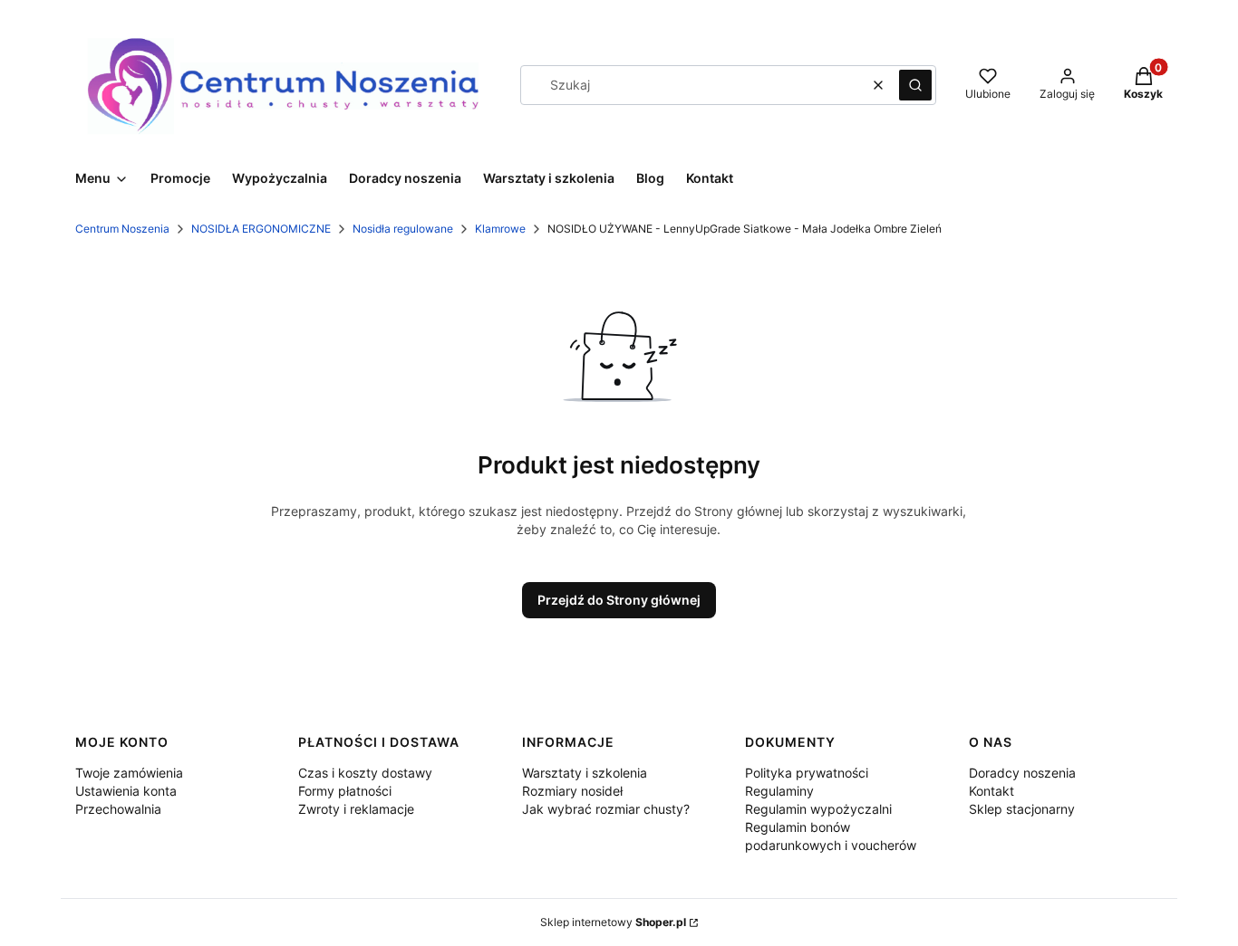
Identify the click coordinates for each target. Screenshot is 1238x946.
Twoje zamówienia (129, 772)
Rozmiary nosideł (572, 790)
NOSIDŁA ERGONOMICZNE (261, 228)
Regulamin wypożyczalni (818, 809)
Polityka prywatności (806, 772)
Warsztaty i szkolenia (584, 772)
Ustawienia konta (126, 790)
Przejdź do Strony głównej (619, 599)
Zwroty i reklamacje (356, 809)
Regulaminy (779, 790)
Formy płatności (345, 790)
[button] (915, 85)
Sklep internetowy (613, 922)
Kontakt (991, 790)
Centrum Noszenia (122, 228)
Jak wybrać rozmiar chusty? (606, 809)
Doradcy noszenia (1022, 772)
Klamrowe (500, 228)
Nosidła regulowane (403, 228)
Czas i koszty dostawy (365, 772)
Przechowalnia (118, 809)
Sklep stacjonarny (1022, 809)
